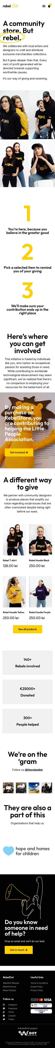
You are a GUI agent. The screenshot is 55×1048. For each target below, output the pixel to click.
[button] (43, 6)
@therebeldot (34, 769)
